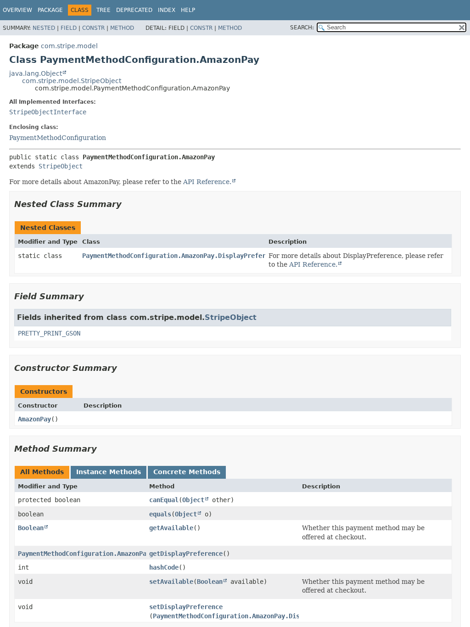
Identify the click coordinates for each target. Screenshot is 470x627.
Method (122, 28)
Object (193, 500)
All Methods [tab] (42, 472)
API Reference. (207, 181)
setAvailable (171, 581)
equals (160, 514)
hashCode (164, 567)
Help (188, 10)
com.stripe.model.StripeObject (71, 80)
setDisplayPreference (186, 606)
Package (50, 10)
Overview (17, 10)
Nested (44, 28)
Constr (93, 28)
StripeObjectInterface (47, 112)
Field (69, 28)
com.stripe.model (69, 46)
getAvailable (171, 528)
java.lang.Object (35, 73)
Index (166, 10)
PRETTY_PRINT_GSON (49, 333)
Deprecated (134, 10)
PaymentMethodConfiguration (57, 137)
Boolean (31, 528)
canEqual (164, 500)
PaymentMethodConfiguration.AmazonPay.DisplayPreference (181, 255)
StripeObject (61, 166)
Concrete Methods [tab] (186, 472)
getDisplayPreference (186, 553)
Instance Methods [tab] (108, 472)
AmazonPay (34, 419)
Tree (103, 10)
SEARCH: (302, 27)
